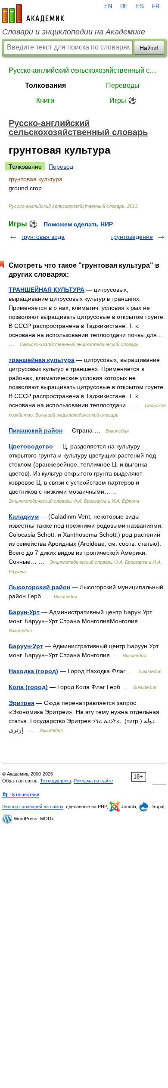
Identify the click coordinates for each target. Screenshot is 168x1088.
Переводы (123, 85)
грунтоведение (132, 236)
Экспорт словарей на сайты (32, 806)
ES (140, 6)
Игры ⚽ (123, 100)
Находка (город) (33, 671)
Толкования (45, 85)
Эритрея (21, 702)
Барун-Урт (24, 612)
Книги (45, 100)
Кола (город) (28, 686)
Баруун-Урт (26, 646)
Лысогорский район (39, 587)
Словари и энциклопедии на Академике (73, 32)
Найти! (149, 47)
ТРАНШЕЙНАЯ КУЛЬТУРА (46, 289)
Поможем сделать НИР (78, 224)
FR (155, 6)
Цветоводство (31, 446)
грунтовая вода (43, 236)
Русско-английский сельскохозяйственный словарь (84, 70)
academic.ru (33, 13)
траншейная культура (42, 359)
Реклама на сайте (93, 780)
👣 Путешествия (20, 794)
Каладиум (24, 516)
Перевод (61, 166)
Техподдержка (55, 780)
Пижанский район (35, 430)
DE (124, 6)
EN (108, 6)
